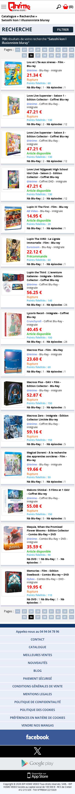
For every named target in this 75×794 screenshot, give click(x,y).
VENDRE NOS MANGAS (37, 725)
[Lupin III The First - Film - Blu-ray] (13, 218)
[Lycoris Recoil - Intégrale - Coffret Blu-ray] (13, 325)
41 (64, 55)
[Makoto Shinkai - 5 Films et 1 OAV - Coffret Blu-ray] (13, 501)
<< (17, 49)
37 (37, 55)
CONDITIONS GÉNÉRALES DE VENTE (37, 686)
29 (37, 49)
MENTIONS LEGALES (37, 694)
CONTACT (37, 639)
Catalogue (8, 16)
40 (58, 55)
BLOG (37, 671)
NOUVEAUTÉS (37, 663)
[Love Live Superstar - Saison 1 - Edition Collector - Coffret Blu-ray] (13, 106)
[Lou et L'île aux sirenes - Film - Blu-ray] (13, 74)
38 (44, 55)
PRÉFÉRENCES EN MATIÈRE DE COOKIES (37, 718)
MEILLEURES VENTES (37, 655)
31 (51, 49)
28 (31, 49)
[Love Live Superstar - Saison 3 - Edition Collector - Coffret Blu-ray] (13, 144)
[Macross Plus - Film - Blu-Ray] (13, 361)
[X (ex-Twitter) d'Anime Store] (37, 751)
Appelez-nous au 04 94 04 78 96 (37, 632)
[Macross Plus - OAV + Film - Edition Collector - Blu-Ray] (13, 394)
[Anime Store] (19, 6)
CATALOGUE (37, 647)
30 (44, 49)
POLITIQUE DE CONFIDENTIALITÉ (37, 702)
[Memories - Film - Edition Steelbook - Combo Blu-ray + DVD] (13, 582)
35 (24, 55)
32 (58, 49)
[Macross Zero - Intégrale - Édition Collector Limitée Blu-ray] (13, 427)
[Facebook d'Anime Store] (37, 737)
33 (64, 49)
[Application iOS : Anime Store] (37, 776)
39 (51, 55)
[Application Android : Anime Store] (37, 763)
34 (71, 49)
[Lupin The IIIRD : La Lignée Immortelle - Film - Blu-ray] (13, 250)
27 (24, 49)
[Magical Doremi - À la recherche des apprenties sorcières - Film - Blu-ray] (13, 464)
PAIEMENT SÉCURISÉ (37, 679)
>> (71, 55)
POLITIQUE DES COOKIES (37, 710)
